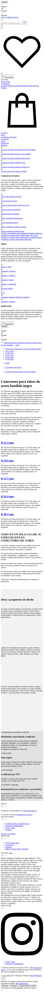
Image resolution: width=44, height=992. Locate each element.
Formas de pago (33, 86)
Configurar (13, 986)
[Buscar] (24, 23)
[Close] (2, 990)
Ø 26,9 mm (7, 460)
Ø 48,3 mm (7, 514)
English (3, 7)
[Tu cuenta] (2, 73)
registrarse (5, 84)
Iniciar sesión (5, 82)
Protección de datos (12, 843)
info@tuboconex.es (30, 811)
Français (4, 15)
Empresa (8, 847)
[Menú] (2, 19)
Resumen (4, 86)
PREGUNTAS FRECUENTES (16, 849)
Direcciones (23, 86)
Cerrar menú (9, 77)
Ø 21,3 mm (7, 442)
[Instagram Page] (22, 958)
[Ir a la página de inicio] (10, 17)
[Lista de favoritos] (22, 71)
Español (4, 11)
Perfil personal (13, 86)
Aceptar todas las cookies (27, 986)
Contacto (8, 830)
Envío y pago (10, 828)
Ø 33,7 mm (7, 478)
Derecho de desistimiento (14, 826)
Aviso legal (9, 845)
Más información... (22, 983)
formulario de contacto (24, 815)
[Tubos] (22, 239)
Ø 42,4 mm (7, 496)
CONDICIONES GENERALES (17, 824)
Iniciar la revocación (8, 834)
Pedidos (4, 88)
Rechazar (5, 986)
